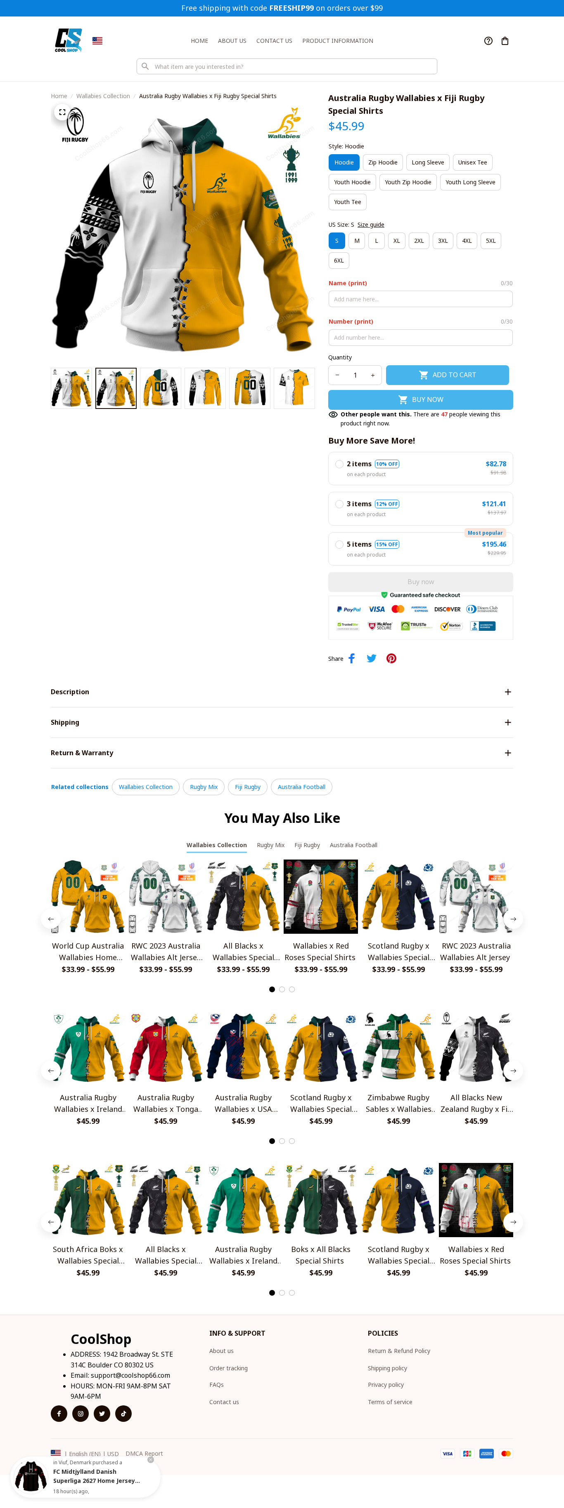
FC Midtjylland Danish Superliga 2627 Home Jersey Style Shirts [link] (94, 1481)
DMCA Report (144, 1453)
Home (59, 96)
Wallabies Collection (103, 96)
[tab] (272, 989)
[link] (31, 1477)
